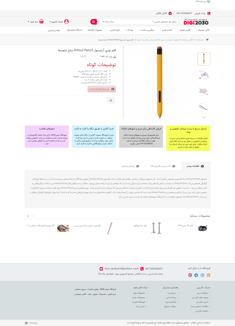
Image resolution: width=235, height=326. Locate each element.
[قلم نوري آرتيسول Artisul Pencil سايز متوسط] (203, 59)
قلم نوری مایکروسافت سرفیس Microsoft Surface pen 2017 (40, 225)
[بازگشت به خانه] (207, 40)
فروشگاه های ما (138, 302)
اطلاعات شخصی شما (199, 306)
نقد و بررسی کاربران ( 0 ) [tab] (160, 166)
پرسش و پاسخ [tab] (128, 166)
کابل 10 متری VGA (185, 225)
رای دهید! (104, 56)
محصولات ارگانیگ (95, 30)
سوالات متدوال (170, 306)
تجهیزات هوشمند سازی (170, 39)
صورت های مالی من (200, 297)
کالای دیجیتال (203, 30)
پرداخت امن (171, 297)
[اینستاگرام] (202, 275)
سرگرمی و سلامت (147, 30)
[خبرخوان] (208, 275)
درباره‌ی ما (172, 293)
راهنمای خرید (170, 302)
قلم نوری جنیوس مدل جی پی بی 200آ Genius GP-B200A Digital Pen (86, 225)
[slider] (93, 56)
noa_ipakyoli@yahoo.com (122, 269)
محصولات (200, 39)
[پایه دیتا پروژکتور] (156, 228)
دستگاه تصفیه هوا (74, 30)
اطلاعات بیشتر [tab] (193, 166)
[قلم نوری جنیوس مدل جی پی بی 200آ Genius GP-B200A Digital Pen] (110, 228)
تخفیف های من (202, 311)
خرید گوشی (111, 294)
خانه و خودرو (167, 30)
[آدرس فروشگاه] (117, 5)
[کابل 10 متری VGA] (202, 228)
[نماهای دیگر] (203, 117)
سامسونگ (102, 294)
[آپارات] (190, 275)
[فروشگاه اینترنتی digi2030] (196, 21)
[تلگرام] (196, 275)
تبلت (89, 294)
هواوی (94, 294)
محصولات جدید (138, 297)
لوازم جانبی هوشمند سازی (147, 39)
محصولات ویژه (139, 293)
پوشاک (130, 30)
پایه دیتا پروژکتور (140, 225)
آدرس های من (202, 302)
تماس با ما (140, 306)
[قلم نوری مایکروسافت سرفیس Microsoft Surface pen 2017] (63, 228)
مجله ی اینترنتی (54, 30)
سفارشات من (202, 293)
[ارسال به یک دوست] (111, 56)
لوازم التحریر (115, 30)
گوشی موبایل (185, 30)
